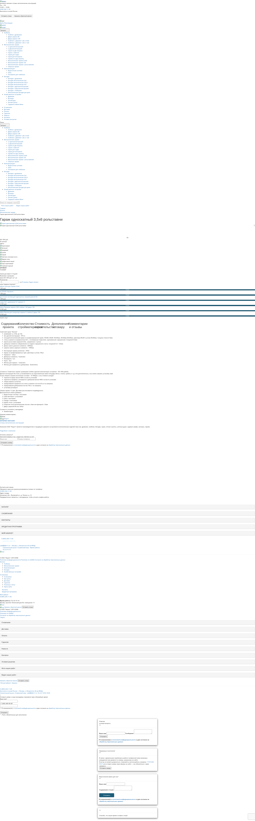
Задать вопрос (33, 282)
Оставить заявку (105, 768)
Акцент (6, 419)
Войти (2, 23)
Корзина (14, 683)
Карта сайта (8, 587)
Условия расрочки (8, 662)
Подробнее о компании (7, 431)
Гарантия (7, 113)
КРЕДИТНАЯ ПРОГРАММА (12, 527)
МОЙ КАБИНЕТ (7, 533)
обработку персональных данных (59, 445)
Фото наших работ (7, 206)
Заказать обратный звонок (22, 16)
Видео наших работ (22, 206)
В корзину (25, 282)
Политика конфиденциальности (10, 560)
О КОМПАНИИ (7, 513)
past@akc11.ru (5, 546)
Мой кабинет (4, 595)
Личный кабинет (5, 683)
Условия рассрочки (10, 119)
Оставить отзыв (6, 16)
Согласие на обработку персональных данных (50, 560)
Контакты (7, 117)
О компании (8, 107)
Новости (6, 115)
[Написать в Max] (2, 551)
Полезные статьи (9, 585)
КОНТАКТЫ (6, 520)
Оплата (6, 111)
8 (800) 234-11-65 (6, 491)
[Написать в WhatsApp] (0, 19)
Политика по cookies (27, 560)
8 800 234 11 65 (5, 9)
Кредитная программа (9, 592)
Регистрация (8, 23)
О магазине (8, 577)
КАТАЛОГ (5, 507)
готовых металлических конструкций (12, 422)
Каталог (3, 30)
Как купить (7, 579)
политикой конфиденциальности (24, 445)
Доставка (7, 109)
